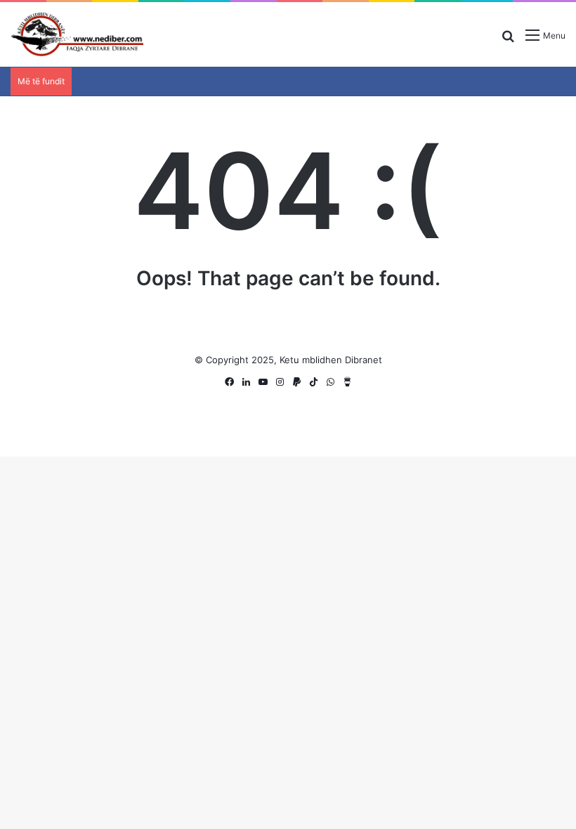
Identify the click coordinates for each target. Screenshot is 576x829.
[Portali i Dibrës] (77, 34)
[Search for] (508, 40)
